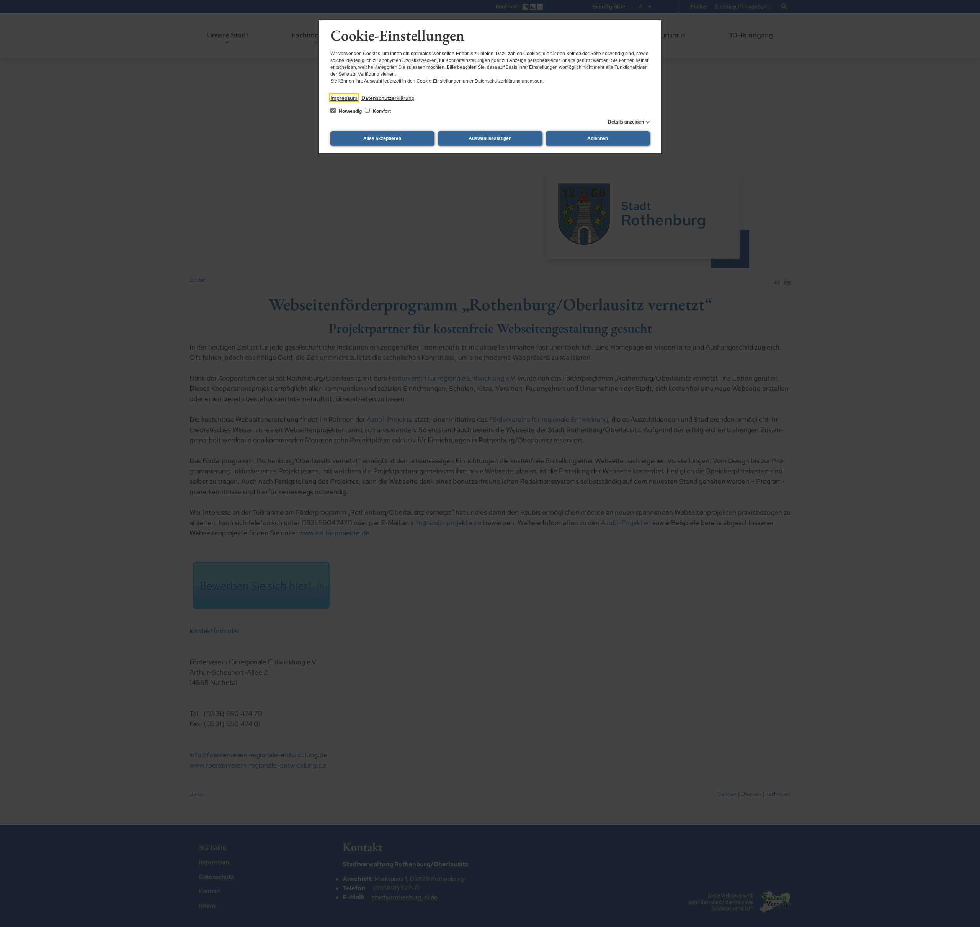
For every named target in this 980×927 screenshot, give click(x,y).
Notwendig (350, 111)
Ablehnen (597, 138)
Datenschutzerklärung (388, 98)
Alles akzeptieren (382, 138)
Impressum (344, 98)
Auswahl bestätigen (490, 138)
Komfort (381, 111)
